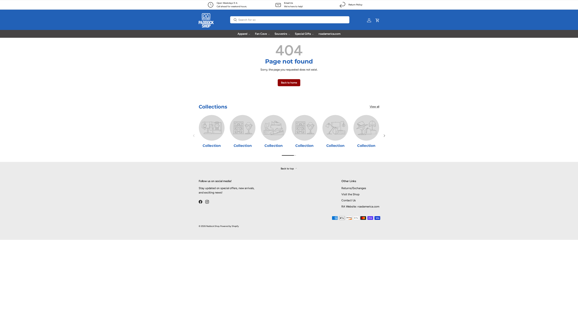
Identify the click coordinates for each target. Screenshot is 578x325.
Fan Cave (261, 34)
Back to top (287, 168)
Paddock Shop (212, 226)
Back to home (289, 82)
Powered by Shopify (229, 226)
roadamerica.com (329, 34)
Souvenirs (281, 34)
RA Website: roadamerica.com (360, 206)
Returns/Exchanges (353, 188)
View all (374, 106)
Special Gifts (303, 34)
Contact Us (348, 200)
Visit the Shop (350, 194)
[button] (377, 20)
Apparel (242, 34)
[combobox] (289, 19)
